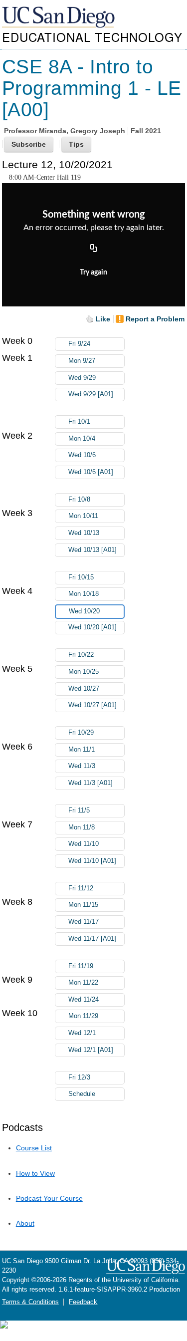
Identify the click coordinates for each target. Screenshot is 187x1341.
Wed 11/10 (83, 843)
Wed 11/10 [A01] (92, 860)
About (25, 1223)
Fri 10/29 (81, 732)
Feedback (83, 1302)
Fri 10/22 (81, 654)
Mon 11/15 (83, 904)
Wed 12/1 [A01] (90, 1050)
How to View (35, 1173)
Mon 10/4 (81, 438)
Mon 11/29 (83, 1016)
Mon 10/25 (83, 671)
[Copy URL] (94, 249)
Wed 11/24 (83, 999)
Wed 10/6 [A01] (90, 472)
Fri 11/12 (80, 888)
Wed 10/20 (84, 611)
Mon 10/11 (83, 516)
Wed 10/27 (83, 688)
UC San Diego (59, 17)
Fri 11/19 (80, 966)
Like (103, 319)
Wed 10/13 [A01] (92, 549)
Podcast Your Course (49, 1198)
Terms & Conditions (30, 1302)
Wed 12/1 (82, 1033)
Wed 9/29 (82, 377)
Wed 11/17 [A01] (92, 938)
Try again (93, 272)
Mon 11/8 (81, 827)
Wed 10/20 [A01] (92, 627)
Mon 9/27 (81, 360)
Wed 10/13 (83, 533)
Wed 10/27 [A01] (92, 705)
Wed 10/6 (82, 455)
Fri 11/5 (79, 810)
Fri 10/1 (79, 421)
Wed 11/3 (81, 766)
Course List (34, 1148)
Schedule (81, 1093)
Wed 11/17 (83, 921)
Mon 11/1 (81, 749)
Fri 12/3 (79, 1077)
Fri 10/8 (79, 499)
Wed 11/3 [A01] (90, 783)
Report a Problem (155, 319)
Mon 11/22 (83, 982)
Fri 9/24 (79, 343)
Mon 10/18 (83, 593)
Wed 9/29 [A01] (90, 394)
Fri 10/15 (81, 577)
